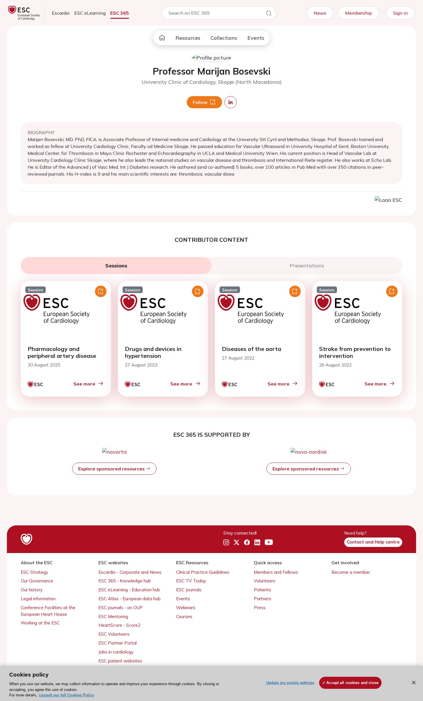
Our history (32, 589)
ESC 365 (119, 13)
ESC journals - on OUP (120, 607)
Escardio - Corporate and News (129, 572)
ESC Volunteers (113, 634)
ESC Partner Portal (117, 643)
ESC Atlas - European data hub (129, 598)
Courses (184, 616)
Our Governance (37, 581)
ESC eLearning (90, 13)
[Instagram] (226, 542)
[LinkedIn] (257, 542)
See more (84, 384)
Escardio (61, 13)
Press (260, 607)
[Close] (413, 682)
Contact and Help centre (373, 542)
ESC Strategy (34, 572)
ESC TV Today (191, 581)
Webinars (185, 607)
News (320, 13)
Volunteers (264, 581)
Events (255, 38)
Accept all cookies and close (352, 683)
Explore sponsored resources (112, 469)
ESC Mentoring (113, 616)
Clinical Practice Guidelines (202, 572)
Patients (262, 589)
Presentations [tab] (307, 265)
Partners (262, 598)
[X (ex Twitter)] (236, 542)
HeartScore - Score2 (119, 625)
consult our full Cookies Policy (66, 695)
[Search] (269, 14)
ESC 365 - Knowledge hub (124, 581)
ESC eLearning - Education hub (129, 589)
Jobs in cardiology (116, 652)
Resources (188, 38)
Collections (224, 38)
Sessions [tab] (116, 265)
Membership (358, 13)
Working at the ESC (40, 623)
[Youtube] (269, 542)
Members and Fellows (276, 572)
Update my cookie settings (290, 683)
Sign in (400, 13)
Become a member (350, 572)
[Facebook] (247, 542)
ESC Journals (188, 589)
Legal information (38, 598)
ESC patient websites (120, 661)
